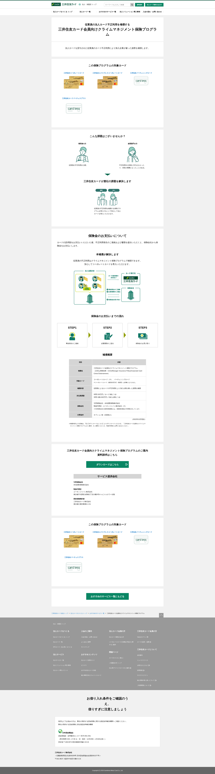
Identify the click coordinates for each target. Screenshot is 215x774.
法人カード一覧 (85, 12)
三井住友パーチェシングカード (141, 73)
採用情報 (140, 670)
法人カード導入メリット (60, 670)
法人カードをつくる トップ (62, 12)
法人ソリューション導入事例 (130, 12)
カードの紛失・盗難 (143, 642)
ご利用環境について (143, 685)
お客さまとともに (142, 665)
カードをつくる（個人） (116, 658)
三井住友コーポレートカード (74, 73)
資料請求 (139, 4)
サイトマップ (85, 647)
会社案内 (140, 655)
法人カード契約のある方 (154, 4)
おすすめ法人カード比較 (88, 670)
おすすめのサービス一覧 (107, 12)
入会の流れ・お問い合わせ (152, 12)
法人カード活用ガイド (88, 660)
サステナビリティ (142, 675)
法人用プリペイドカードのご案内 (119, 668)
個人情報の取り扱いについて (146, 680)
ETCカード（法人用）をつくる (62, 647)
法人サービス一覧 (58, 660)
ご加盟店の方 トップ (115, 663)
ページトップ (161, 615)
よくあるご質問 (86, 642)
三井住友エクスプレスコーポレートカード (107, 73)
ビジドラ (84, 665)
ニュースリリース (142, 660)
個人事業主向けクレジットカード (91, 675)
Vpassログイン (141, 637)
